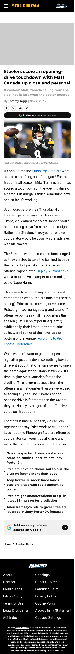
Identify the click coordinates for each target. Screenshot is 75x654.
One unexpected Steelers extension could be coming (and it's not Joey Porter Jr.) (35, 457)
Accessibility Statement (53, 610)
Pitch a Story (12, 596)
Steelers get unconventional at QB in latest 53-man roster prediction (36, 498)
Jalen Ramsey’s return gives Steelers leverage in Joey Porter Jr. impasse (37, 509)
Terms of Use (13, 603)
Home (7, 544)
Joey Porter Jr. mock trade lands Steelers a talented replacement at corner (35, 484)
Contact (9, 582)
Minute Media (22, 627)
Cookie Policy (45, 603)
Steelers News (24, 544)
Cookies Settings (48, 618)
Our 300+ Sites (46, 582)
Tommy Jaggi (18, 101)
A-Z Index (10, 618)
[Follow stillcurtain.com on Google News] (65, 527)
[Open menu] (6, 5)
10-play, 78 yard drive (52, 271)
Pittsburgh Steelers (46, 171)
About (7, 575)
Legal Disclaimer (15, 610)
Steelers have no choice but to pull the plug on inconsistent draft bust (38, 471)
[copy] (27, 108)
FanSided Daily (46, 589)
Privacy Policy (45, 596)
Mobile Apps (12, 589)
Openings (42, 575)
